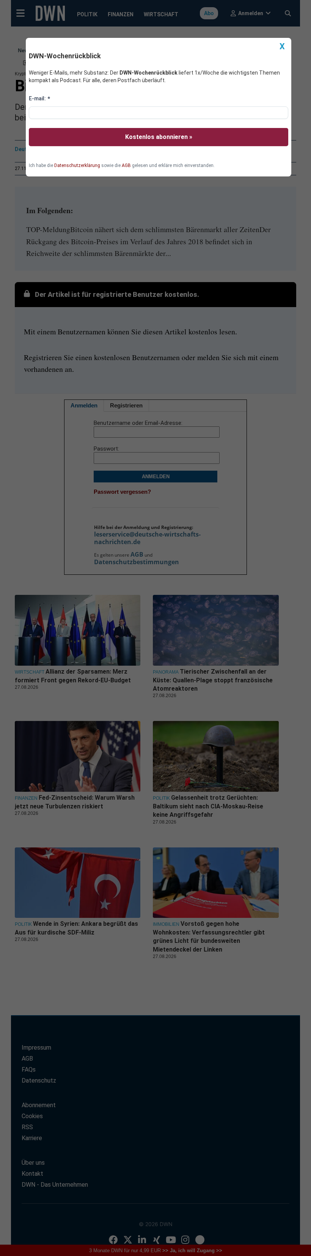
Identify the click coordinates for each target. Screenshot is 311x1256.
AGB (126, 165)
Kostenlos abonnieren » (158, 136)
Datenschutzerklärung (77, 165)
